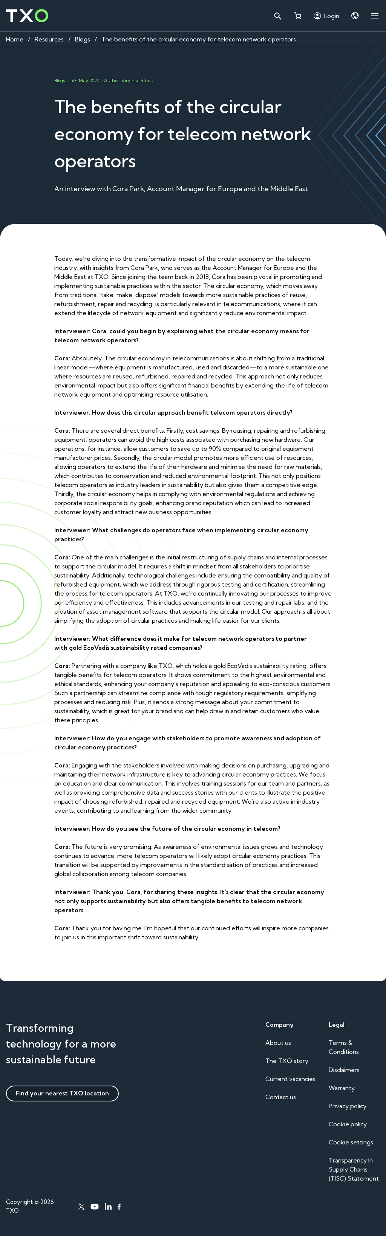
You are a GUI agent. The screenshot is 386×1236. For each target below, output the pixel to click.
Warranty (342, 1088)
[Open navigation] (374, 16)
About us (278, 1042)
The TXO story (286, 1060)
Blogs (82, 39)
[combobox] (277, 16)
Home (14, 39)
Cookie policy (348, 1124)
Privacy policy (347, 1106)
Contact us (280, 1097)
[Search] (277, 16)
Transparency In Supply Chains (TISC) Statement (354, 1169)
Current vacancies (290, 1079)
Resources (49, 39)
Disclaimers (344, 1070)
